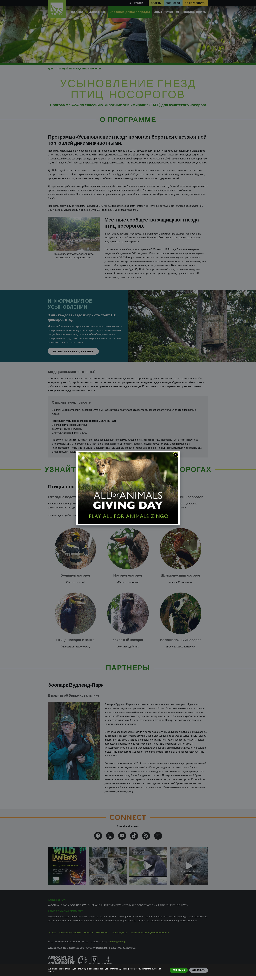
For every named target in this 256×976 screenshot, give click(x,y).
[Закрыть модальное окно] (176, 455)
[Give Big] (128, 487)
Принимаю (179, 970)
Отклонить (198, 970)
